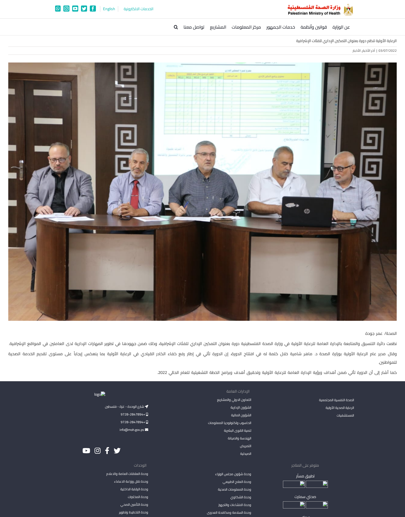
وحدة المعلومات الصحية (234, 489)
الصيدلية (245, 453)
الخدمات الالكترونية (138, 9)
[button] (175, 27)
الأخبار (357, 50)
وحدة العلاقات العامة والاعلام (127, 474)
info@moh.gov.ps (132, 429)
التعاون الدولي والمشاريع (234, 399)
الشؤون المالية (241, 415)
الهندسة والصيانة (239, 438)
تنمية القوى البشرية (237, 430)
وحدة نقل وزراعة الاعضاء (131, 481)
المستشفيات (345, 415)
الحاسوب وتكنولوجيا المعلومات (229, 423)
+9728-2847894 (133, 414)
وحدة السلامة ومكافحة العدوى (229, 512)
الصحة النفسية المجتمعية (336, 400)
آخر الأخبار (368, 50)
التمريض (245, 446)
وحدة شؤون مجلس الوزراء (233, 474)
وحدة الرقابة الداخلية (134, 489)
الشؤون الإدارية (241, 407)
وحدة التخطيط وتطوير (133, 512)
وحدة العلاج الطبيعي (237, 481)
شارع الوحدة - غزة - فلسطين (125, 406)
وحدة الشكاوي (240, 497)
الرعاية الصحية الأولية (340, 407)
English (109, 9)
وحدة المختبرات (138, 497)
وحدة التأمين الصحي (134, 504)
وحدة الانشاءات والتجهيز (234, 505)
